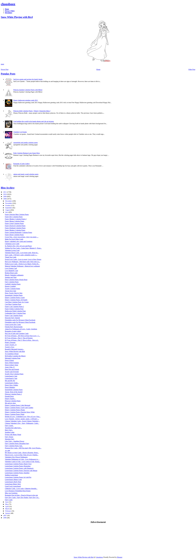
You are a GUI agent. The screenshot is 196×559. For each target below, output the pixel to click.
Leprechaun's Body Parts (13, 482)
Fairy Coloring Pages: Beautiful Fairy (17, 443)
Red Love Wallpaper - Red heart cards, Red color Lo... (22, 262)
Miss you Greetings (11, 493)
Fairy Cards (8, 500)
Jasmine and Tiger (11, 277)
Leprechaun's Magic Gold (13, 479)
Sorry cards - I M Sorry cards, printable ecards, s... (21, 255)
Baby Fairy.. (9, 430)
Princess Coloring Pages (13, 401)
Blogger (119, 557)
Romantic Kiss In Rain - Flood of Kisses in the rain (21, 495)
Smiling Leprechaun (11, 475)
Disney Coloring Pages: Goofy (15, 297)
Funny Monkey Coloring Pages (15, 230)
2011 (5, 192)
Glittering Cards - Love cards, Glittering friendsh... (21, 488)
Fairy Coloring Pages (12, 282)
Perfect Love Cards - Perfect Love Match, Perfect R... (22, 264)
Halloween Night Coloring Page (15, 311)
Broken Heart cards (11, 273)
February (8, 511)
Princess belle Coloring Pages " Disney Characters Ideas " (32, 111)
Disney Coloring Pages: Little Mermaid (17, 405)
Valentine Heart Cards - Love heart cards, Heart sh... (22, 253)
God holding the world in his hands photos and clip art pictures (33, 121)
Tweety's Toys (9, 347)
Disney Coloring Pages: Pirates (15, 410)
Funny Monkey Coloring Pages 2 (15, 219)
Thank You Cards (10, 257)
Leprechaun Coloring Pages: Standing (17, 473)
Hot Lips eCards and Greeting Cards (16, 333)
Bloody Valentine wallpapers (14, 275)
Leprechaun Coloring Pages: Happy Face (18, 464)
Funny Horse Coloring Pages (14, 235)
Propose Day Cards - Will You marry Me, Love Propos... (23, 448)
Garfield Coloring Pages (13, 284)
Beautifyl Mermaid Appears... (14, 349)
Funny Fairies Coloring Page (14, 309)
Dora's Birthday (10, 387)
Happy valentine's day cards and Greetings (18, 241)
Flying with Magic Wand (13, 434)
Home (98, 69)
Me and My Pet (10, 381)
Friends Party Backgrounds (13, 327)
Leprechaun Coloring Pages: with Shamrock (19, 468)
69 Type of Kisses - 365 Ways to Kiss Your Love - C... (22, 336)
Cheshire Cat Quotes (20, 132)
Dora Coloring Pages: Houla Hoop (16, 279)
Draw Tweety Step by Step (13, 293)
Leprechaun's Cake (11, 376)
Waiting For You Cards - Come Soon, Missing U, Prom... (23, 248)
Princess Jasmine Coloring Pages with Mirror (27, 90)
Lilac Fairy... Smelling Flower (14, 441)
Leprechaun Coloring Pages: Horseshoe (18, 466)
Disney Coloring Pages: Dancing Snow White (20, 412)
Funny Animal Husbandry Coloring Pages (18, 232)
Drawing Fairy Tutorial (12, 318)
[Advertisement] (18, 540)
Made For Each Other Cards (14, 239)
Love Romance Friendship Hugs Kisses (18, 491)
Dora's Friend (9, 360)
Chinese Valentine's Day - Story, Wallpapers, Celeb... (22, 423)
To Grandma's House (12, 354)
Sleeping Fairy (9, 439)
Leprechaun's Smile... (12, 383)
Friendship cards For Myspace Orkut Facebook (20, 320)
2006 (5, 518)
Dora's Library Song (11, 365)
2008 (5, 199)
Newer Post (4, 69)
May (7, 504)
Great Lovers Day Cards (13, 324)
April (7, 506)
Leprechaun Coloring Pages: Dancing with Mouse (21, 470)
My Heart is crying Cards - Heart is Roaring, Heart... (22, 452)
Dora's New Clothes (11, 385)
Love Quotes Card (11, 268)
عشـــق (7, 450)
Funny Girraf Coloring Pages (14, 223)
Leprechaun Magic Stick (13, 484)
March (7, 509)
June (7, 502)
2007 (5, 515)
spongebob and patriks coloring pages (25, 142)
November (8, 203)
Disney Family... (10, 398)
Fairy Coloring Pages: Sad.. (14, 446)
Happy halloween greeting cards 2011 (25, 100)
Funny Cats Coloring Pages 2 (14, 306)
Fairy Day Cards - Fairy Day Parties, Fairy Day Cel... (22, 497)
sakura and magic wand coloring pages (25, 174)
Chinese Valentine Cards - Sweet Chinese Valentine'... (22, 421)
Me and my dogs (10, 403)
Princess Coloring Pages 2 (13, 394)
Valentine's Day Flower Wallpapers (16, 457)
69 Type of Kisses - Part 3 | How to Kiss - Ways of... (22, 340)
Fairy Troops (9, 437)
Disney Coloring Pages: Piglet (14, 414)
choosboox (8, 4)
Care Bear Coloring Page (13, 304)
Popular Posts (8, 73)
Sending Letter (9, 432)
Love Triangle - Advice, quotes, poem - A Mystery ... (22, 419)
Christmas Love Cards (12, 244)
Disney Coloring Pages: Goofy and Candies (19, 407)
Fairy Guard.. (9, 425)
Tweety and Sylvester (12, 372)
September (8, 208)
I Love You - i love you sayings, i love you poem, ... (21, 237)
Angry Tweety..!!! (11, 345)
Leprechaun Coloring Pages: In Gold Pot (18, 477)
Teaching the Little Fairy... (13, 428)
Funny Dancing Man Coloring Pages (17, 214)
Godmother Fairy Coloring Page (15, 313)
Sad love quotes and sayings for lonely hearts (27, 79)
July (6, 212)
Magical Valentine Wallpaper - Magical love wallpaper (22, 266)
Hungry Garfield (10, 286)
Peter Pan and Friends (12, 369)
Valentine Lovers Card (12, 250)
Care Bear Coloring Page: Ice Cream (17, 302)
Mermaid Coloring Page (12, 358)
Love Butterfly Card (11, 270)
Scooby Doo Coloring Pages (14, 374)
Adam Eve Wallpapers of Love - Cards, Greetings (21, 329)
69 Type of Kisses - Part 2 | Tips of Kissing (19, 338)
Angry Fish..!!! (10, 367)
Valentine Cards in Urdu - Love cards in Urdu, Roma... (22, 461)
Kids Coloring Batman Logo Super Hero (26, 153)
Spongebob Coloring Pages (14, 295)
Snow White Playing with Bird (17, 17)
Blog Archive (7, 187)
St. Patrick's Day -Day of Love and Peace (18, 246)
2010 (5, 194)
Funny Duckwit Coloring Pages (15, 226)
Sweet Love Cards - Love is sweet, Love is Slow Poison (23, 259)
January (8, 513)
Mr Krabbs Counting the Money (15, 356)
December (8, 201)
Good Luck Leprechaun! (13, 486)
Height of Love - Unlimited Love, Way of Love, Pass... (23, 416)
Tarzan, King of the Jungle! (14, 392)
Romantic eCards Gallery (21, 164)
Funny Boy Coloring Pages (14, 217)
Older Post (191, 69)
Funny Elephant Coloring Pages (15, 228)
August (7, 210)
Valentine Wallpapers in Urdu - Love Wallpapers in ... (22, 459)
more (2, 64)
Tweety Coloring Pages (12, 288)
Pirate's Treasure (10, 342)
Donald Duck (9, 396)
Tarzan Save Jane (10, 291)
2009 (5, 196)
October (8, 205)
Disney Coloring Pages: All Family (16, 300)
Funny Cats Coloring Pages (14, 315)
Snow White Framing (12, 363)
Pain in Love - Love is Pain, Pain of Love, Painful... (21, 455)
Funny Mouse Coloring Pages (14, 221)
